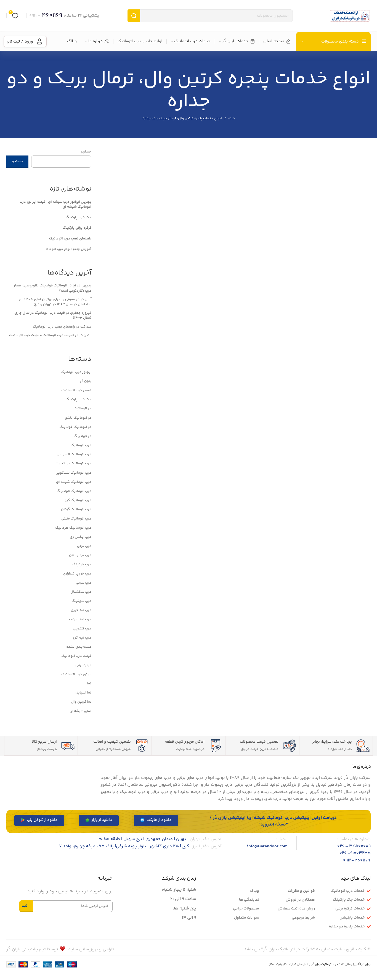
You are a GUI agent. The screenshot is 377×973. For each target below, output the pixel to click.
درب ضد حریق (80, 610)
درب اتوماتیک (81, 445)
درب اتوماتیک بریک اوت (73, 463)
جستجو (86, 151)
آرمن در (85, 299)
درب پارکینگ (81, 564)
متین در (85, 335)
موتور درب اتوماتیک (76, 674)
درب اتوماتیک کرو (78, 500)
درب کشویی (82, 628)
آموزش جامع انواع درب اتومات (68, 249)
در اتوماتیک (82, 408)
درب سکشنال (80, 592)
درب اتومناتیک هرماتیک (73, 528)
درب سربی (83, 583)
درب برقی (84, 546)
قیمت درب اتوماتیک (76, 656)
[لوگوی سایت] (350, 16)
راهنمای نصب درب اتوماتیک (70, 238)
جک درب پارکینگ (78, 217)
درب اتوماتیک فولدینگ (74, 491)
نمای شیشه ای (80, 711)
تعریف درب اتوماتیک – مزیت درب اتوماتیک (41, 335)
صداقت (85, 326)
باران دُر (85, 381)
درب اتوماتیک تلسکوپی (73, 473)
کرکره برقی (83, 665)
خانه (231, 118)
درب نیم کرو (82, 637)
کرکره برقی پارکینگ (77, 228)
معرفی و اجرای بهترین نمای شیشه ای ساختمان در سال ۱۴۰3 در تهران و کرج (55, 302)
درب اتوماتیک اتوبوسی (74, 454)
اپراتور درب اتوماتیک (76, 372)
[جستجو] (134, 15)
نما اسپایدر (83, 692)
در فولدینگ (82, 436)
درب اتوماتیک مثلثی (76, 518)
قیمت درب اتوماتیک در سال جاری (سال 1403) (52, 315)
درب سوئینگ (81, 601)
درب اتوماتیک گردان (76, 509)
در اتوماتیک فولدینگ (75, 427)
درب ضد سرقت (80, 619)
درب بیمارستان (80, 555)
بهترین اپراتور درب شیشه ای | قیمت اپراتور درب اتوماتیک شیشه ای (55, 204)
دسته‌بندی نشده (78, 647)
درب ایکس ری (80, 537)
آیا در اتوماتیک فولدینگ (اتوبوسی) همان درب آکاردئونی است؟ (51, 288)
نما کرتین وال (81, 702)
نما (89, 683)
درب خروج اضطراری (77, 573)
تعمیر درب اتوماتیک (76, 390)
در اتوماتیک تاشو (78, 418)
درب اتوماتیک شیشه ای (73, 482)
